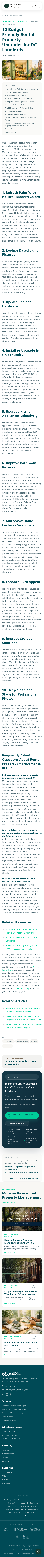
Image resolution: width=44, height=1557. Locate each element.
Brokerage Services (9, 1420)
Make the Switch (8, 1454)
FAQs (4, 1476)
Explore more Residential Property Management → (20, 1062)
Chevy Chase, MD (29, 1513)
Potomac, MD (23, 1503)
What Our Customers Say (11, 1439)
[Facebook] (3, 1394)
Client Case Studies (9, 1431)
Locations (5, 1461)
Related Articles (10, 132)
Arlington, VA (22, 1500)
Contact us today (21, 988)
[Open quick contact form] (38, 1551)
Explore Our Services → (17, 1123)
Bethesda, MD (12, 1503)
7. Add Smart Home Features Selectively (19, 108)
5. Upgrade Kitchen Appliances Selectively (20, 102)
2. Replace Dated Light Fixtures (16, 92)
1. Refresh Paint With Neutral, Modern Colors (21, 89)
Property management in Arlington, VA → (22, 1178)
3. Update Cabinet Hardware (15, 95)
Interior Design (22, 1041)
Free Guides (6, 1480)
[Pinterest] (11, 1394)
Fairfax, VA (34, 1503)
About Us (5, 1450)
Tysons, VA (9, 1506)
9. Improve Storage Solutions (15, 114)
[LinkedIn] (7, 1394)
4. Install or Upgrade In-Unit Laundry (18, 98)
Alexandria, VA (34, 1500)
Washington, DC (10, 1500)
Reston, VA (9, 1509)
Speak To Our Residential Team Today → (20, 1115)
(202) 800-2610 (10, 1386)
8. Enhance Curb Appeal (13, 111)
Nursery (34, 1041)
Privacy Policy (8, 1554)
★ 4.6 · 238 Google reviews (22, 1549)
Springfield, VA (33, 1509)
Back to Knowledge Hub (13, 15)
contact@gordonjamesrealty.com (16, 1390)
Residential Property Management (14, 1409)
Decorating (7, 1046)
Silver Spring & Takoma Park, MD (27, 1506)
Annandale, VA (20, 1509)
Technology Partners (9, 1435)
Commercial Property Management (14, 1413)
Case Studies (6, 1483)
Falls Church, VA (15, 1513)
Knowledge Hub (8, 1472)
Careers (5, 1457)
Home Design (8, 1041)
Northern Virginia (15, 1516)
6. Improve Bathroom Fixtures (16, 105)
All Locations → (29, 1516)
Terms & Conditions (23, 1554)
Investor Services (8, 1417)
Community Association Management (15, 1406)
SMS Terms (36, 1554)
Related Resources (11, 129)
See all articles (7, 1202)
